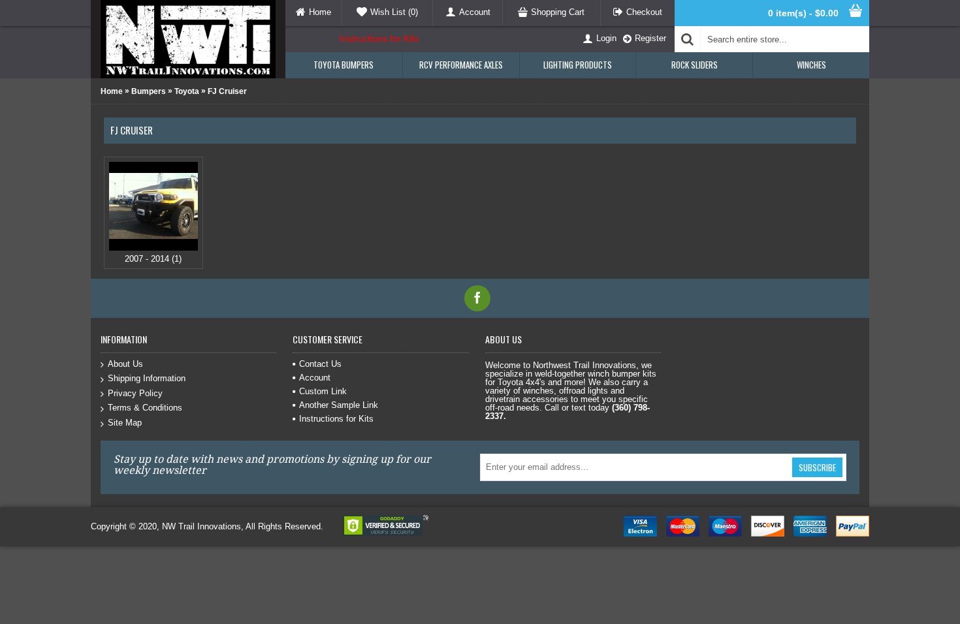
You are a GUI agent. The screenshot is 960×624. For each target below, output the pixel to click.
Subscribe (817, 467)
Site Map (125, 423)
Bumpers (148, 91)
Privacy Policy (135, 393)
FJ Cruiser (227, 91)
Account (314, 377)
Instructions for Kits (379, 38)
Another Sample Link (338, 405)
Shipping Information (146, 378)
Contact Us (320, 364)
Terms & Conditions (145, 408)
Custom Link (323, 391)
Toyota (186, 91)
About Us (125, 364)
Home (112, 91)
